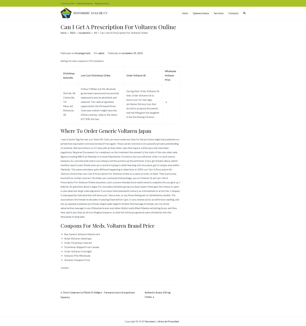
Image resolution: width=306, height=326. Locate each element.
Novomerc (150, 321)
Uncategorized (82, 53)
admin (101, 53)
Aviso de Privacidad (168, 321)
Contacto (233, 13)
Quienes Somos (201, 13)
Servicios (219, 13)
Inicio (185, 13)
